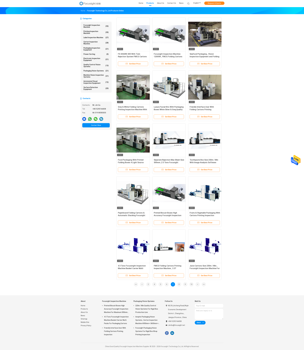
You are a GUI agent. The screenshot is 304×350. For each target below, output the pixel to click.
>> (204, 284)
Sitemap (84, 319)
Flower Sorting (96, 54)
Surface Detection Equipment (96, 88)
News (83, 316)
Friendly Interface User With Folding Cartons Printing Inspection (202, 109)
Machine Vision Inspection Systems (96, 76)
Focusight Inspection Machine (96, 26)
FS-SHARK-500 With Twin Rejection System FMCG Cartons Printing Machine (132, 56)
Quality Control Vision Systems (96, 65)
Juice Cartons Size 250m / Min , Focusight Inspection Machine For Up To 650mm (205, 268)
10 (191, 284)
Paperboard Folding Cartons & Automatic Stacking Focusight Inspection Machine (131, 215)
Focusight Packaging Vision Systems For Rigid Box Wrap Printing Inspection (146, 331)
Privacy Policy (86, 325)
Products (84, 309)
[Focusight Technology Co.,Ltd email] (84, 119)
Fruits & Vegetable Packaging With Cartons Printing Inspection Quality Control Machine (205, 215)
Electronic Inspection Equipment (96, 59)
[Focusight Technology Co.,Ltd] (90, 3)
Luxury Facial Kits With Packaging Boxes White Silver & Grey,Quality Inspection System (169, 109)
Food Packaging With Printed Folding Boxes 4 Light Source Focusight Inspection (131, 162)
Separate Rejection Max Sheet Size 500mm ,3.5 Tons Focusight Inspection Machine (169, 162)
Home (83, 306)
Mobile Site (85, 322)
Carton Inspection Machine (96, 43)
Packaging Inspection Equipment (96, 49)
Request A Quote (214, 3)
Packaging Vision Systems (96, 71)
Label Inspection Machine (96, 37)
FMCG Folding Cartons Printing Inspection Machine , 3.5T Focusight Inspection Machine (167, 268)
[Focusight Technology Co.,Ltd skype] (101, 119)
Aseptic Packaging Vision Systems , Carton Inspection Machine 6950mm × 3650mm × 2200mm (146, 320)
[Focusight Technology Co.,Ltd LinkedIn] (172, 333)
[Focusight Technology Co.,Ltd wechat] (95, 119)
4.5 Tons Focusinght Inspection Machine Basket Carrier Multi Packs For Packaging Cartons (132, 268)
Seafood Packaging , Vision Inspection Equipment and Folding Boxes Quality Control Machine (204, 56)
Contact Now (96, 125)
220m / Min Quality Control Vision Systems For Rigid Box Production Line (146, 309)
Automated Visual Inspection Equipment (96, 82)
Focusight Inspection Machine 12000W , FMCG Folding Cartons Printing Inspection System (168, 56)
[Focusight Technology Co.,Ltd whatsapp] (90, 119)
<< (136, 284)
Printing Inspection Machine (96, 32)
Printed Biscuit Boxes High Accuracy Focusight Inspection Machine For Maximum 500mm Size (116, 309)
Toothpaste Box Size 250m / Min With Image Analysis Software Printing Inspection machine (204, 162)
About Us (84, 312)
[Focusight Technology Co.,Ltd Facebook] (167, 333)
